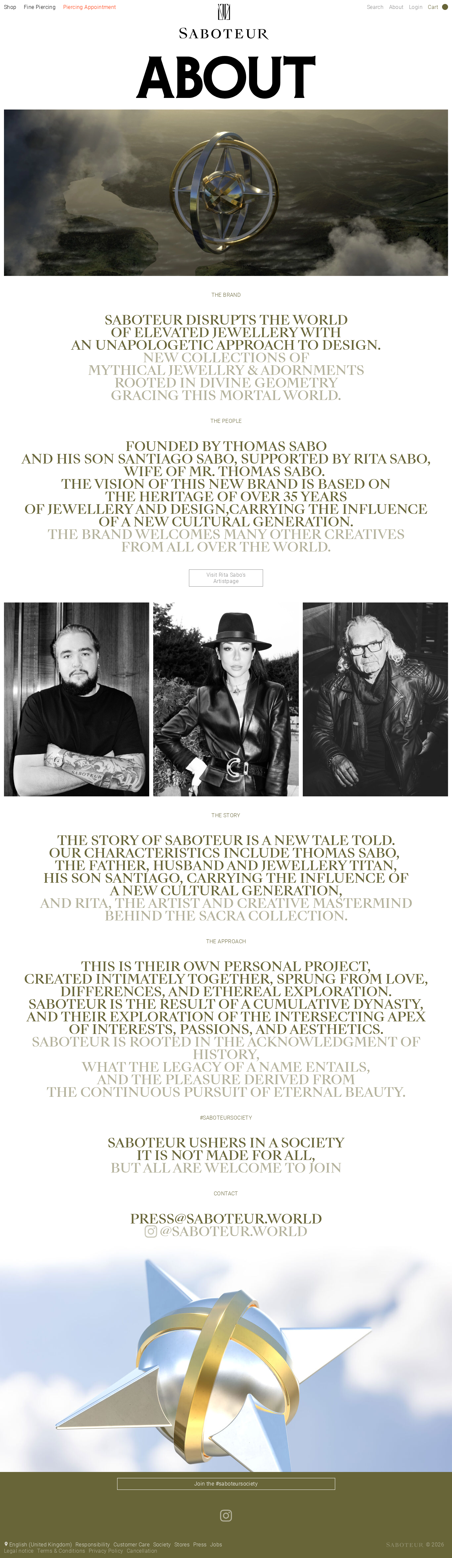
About (397, 7)
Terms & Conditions (61, 1551)
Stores (182, 1544)
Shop (10, 7)
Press (200, 1544)
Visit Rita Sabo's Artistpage (226, 578)
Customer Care (131, 1544)
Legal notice (19, 1551)
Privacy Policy (106, 1551)
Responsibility (92, 1544)
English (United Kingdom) (40, 1544)
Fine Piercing (40, 7)
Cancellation (142, 1551)
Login (416, 7)
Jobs (216, 1544)
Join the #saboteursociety (226, 1484)
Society (162, 1544)
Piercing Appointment (89, 7)
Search (375, 7)
